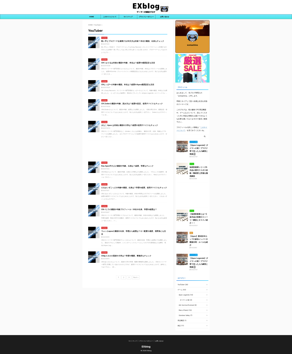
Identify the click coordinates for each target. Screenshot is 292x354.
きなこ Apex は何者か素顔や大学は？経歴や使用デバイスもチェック (129, 125)
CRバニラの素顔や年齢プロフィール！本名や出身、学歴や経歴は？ (129, 209)
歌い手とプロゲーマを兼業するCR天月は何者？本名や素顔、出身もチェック (132, 41)
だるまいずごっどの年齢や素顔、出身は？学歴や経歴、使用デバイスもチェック (134, 187)
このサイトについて (109, 17)
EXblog (146, 346)
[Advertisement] (127, 150)
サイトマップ (128, 17)
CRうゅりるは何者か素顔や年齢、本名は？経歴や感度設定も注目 (128, 63)
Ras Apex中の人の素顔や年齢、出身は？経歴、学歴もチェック (127, 166)
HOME (91, 17)
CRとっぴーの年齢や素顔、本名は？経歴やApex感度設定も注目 (127, 84)
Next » (135, 277)
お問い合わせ (164, 17)
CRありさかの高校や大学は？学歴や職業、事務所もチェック (126, 256)
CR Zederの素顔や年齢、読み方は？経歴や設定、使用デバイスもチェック (132, 103)
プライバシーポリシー (146, 17)
